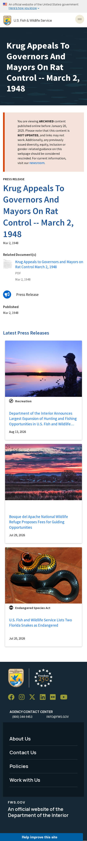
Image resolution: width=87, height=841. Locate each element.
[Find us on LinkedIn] (44, 697)
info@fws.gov (57, 717)
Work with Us (25, 779)
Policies (19, 766)
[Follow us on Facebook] (12, 697)
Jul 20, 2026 (17, 638)
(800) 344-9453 (22, 717)
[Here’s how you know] (43, 6)
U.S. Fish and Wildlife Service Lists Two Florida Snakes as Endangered (40, 623)
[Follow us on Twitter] (33, 697)
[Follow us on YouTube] (65, 697)
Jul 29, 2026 (17, 535)
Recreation (23, 401)
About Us (20, 738)
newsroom (37, 163)
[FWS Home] (7, 20)
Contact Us (23, 752)
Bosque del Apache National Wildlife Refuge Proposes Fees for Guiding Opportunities (38, 522)
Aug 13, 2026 (17, 432)
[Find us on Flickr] (54, 697)
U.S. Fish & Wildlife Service (33, 20)
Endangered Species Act (32, 608)
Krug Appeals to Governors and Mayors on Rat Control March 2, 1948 (49, 264)
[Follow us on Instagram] (23, 697)
